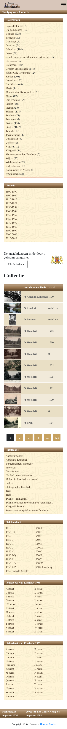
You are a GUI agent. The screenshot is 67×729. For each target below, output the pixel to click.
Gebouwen (11, 61)
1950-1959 (11, 215)
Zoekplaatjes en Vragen (18, 170)
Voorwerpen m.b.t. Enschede (21, 154)
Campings (11, 41)
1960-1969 (11, 219)
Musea (9, 96)
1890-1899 (11, 191)
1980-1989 (11, 226)
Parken (9, 103)
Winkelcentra (13, 162)
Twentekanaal (13, 135)
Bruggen (10, 37)
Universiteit (12, 138)
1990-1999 (11, 230)
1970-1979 (11, 222)
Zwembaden (12, 173)
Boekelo (10, 33)
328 (57, 437)
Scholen (10, 111)
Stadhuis (10, 115)
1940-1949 (11, 211)
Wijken (9, 158)
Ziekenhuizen (13, 166)
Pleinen (10, 107)
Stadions (10, 119)
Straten (9, 127)
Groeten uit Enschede (17, 68)
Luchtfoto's (11, 84)
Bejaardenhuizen (14, 26)
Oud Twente (12, 100)
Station (9, 123)
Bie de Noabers (14, 30)
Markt (9, 88)
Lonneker (11, 80)
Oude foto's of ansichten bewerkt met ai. (28, 57)
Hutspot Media (47, 724)
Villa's (9, 146)
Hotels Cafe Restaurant (18, 72)
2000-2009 (11, 234)
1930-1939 (11, 207)
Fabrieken (11, 49)
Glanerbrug (12, 65)
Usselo (9, 142)
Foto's (9, 53)
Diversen (10, 45)
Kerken (9, 76)
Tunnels (10, 131)
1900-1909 (11, 195)
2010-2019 (11, 238)
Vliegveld (11, 150)
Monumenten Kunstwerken (20, 92)
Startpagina (9, 12)
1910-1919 (11, 199)
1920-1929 (11, 203)
